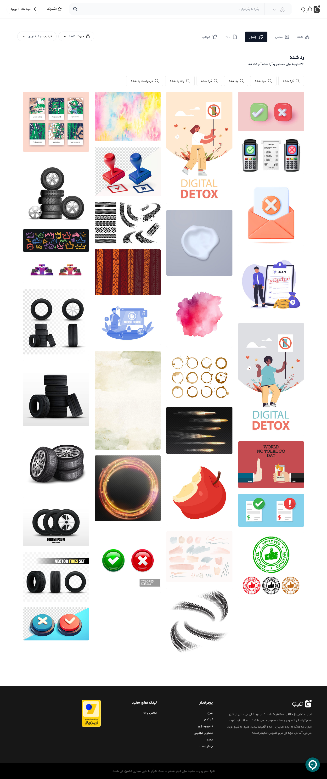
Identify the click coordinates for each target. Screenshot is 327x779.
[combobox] (279, 9)
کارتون (208, 719)
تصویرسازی (205, 726)
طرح (210, 713)
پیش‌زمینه (206, 746)
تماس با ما (150, 713)
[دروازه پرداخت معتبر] (81, 713)
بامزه (210, 740)
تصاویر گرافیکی (203, 733)
